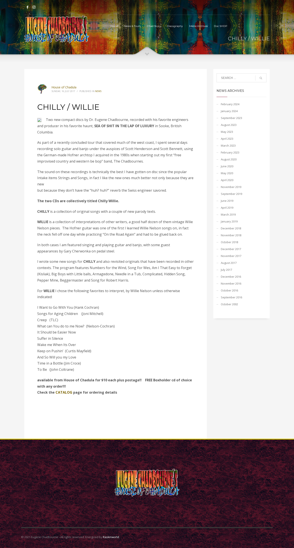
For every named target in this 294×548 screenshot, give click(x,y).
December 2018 (231, 228)
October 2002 (229, 304)
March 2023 (228, 145)
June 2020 (227, 166)
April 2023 (227, 139)
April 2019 (227, 208)
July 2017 (226, 270)
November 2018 (231, 235)
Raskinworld (111, 537)
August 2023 (229, 125)
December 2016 (231, 277)
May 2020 (227, 173)
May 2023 (227, 132)
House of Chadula (63, 87)
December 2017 (231, 249)
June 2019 (227, 201)
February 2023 (230, 152)
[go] (260, 78)
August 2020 (229, 159)
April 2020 (227, 180)
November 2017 (231, 256)
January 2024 (229, 111)
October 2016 (229, 290)
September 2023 (231, 118)
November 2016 (231, 283)
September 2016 (231, 297)
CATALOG (64, 392)
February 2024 (230, 104)
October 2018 (229, 242)
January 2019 (229, 221)
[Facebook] (27, 7)
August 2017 (229, 263)
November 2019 (231, 187)
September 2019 (231, 194)
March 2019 (228, 214)
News (98, 91)
